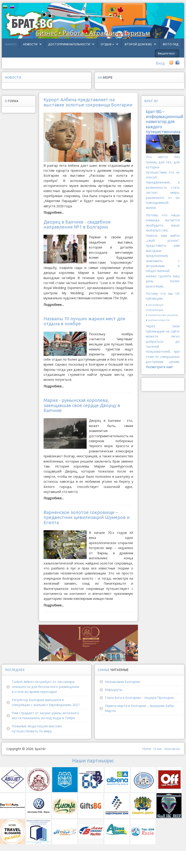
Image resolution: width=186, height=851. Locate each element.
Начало (11, 44)
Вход (160, 63)
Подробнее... (54, 212)
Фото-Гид (171, 44)
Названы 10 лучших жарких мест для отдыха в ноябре (84, 321)
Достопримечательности (69, 44)
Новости (30, 44)
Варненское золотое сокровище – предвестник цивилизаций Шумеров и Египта (87, 517)
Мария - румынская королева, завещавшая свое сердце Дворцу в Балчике (82, 405)
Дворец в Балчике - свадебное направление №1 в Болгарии (77, 224)
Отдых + (107, 44)
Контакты (172, 749)
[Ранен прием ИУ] (88, 643)
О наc (158, 749)
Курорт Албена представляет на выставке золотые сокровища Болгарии (88, 102)
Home (146, 749)
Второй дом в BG (138, 44)
